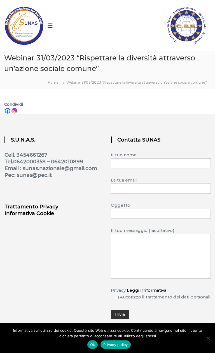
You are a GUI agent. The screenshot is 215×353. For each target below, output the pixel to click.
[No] (208, 338)
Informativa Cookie (29, 213)
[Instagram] (14, 111)
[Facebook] (7, 111)
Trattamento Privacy (31, 207)
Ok (92, 344)
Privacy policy (115, 344)
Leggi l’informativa (146, 290)
